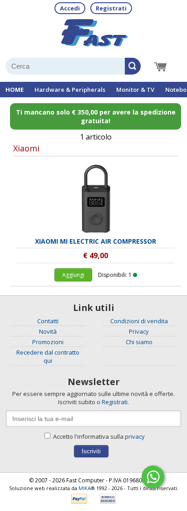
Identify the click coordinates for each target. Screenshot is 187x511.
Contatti (48, 321)
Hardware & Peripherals (69, 89)
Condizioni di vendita (139, 321)
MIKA (85, 488)
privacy (135, 436)
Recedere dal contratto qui (47, 356)
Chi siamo (139, 342)
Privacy (139, 331)
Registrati (111, 8)
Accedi (70, 8)
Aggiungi (73, 275)
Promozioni (48, 342)
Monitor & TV (135, 89)
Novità (48, 331)
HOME (14, 89)
